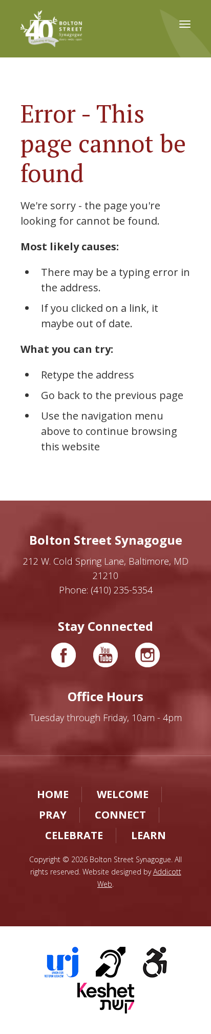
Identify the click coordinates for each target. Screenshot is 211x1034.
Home (53, 794)
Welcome (123, 794)
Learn (148, 835)
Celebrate (74, 835)
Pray (53, 815)
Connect (120, 815)
